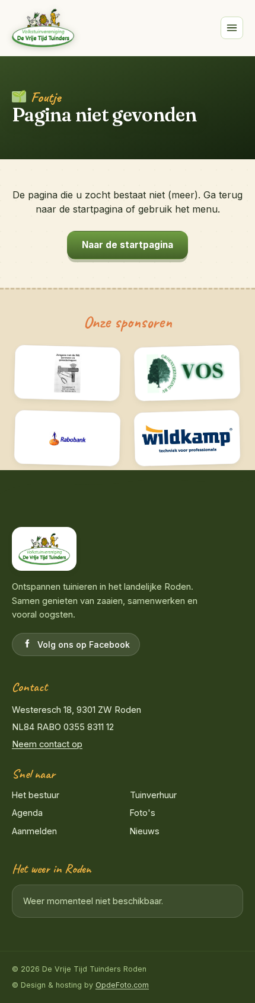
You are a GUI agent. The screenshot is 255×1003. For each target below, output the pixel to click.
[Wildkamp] (187, 438)
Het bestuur (35, 795)
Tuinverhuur (153, 795)
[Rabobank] (68, 438)
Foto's (142, 813)
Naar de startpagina (127, 244)
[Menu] (232, 28)
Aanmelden (34, 831)
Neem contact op (47, 744)
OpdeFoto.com (122, 985)
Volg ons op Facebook (83, 644)
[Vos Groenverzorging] (187, 373)
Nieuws (145, 831)
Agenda (27, 813)
